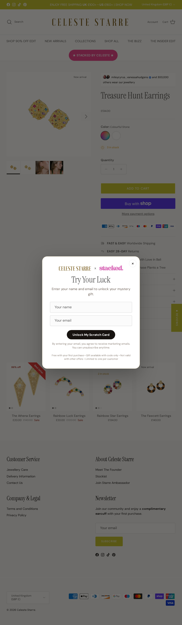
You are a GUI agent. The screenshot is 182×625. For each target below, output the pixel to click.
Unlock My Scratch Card (91, 335)
